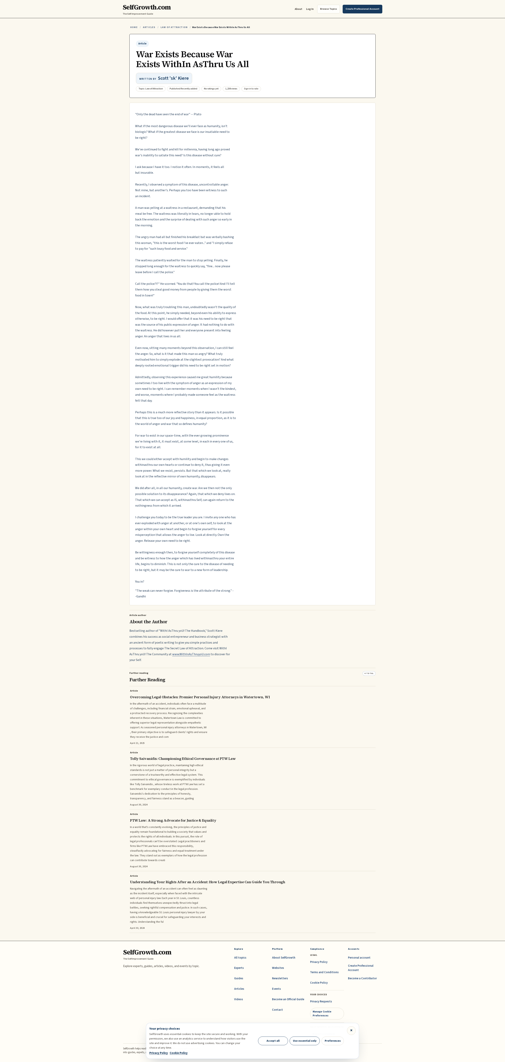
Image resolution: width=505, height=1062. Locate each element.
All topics (240, 958)
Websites (278, 968)
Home (134, 27)
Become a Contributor (362, 978)
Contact (277, 1010)
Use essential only (305, 1041)
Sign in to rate (251, 88)
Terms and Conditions (324, 972)
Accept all (273, 1041)
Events (276, 989)
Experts (239, 968)
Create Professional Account (360, 968)
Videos (238, 999)
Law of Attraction (174, 27)
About (298, 9)
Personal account (359, 958)
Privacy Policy (318, 962)
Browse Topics (328, 9)
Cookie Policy (319, 983)
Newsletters (280, 978)
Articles (149, 27)
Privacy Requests (321, 1001)
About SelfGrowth (283, 958)
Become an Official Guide (288, 999)
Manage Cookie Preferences (322, 1013)
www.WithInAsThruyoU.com (191, 654)
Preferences (333, 1041)
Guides (238, 978)
